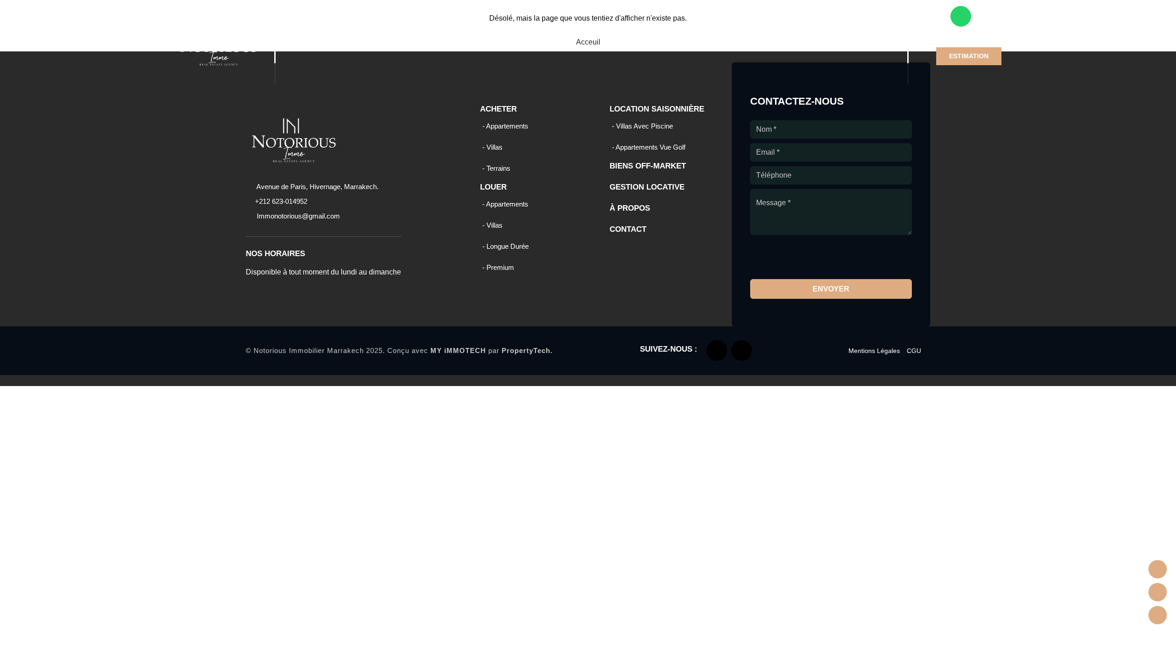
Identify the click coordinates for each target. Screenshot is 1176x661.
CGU (914, 350)
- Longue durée (505, 246)
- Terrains (496, 168)
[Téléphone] (1157, 592)
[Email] (1157, 615)
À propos (778, 24)
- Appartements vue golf (648, 147)
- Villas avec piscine (642, 126)
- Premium (498, 267)
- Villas (492, 147)
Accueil (367, 24)
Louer (459, 24)
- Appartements (505, 126)
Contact (825, 24)
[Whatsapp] (1157, 569)
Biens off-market (632, 24)
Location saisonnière (534, 24)
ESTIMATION (969, 56)
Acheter (411, 24)
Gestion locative (714, 24)
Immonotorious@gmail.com (297, 216)
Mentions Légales (874, 350)
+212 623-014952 (281, 201)
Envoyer (831, 289)
